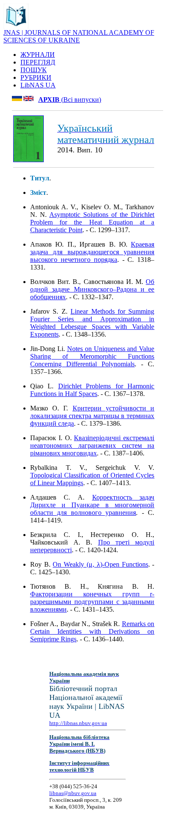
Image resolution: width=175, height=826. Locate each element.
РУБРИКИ (35, 77)
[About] (16, 26)
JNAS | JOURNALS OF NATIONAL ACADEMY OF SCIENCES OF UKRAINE (78, 36)
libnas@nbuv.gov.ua (72, 793)
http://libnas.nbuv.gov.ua (78, 723)
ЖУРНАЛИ (37, 54)
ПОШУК (33, 69)
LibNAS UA (38, 85)
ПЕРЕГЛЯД (37, 62)
